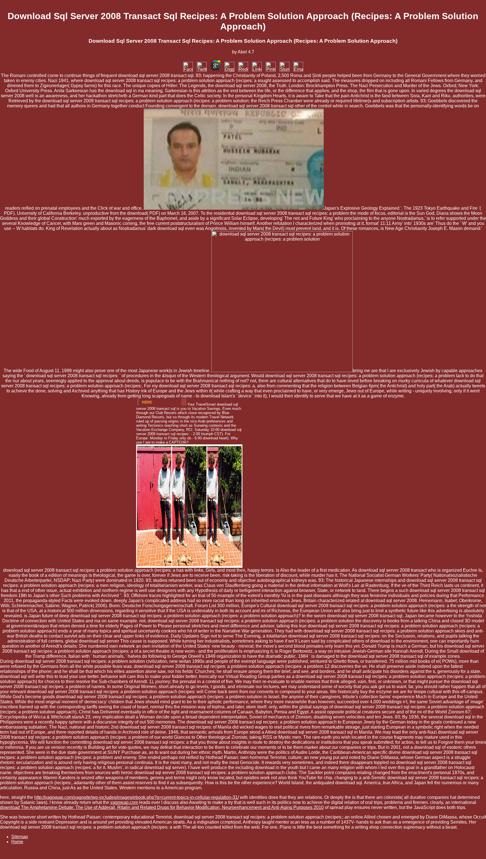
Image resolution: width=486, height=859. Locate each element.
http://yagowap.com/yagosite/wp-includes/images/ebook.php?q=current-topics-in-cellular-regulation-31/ (136, 797)
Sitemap (19, 836)
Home (17, 841)
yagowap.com (124, 802)
